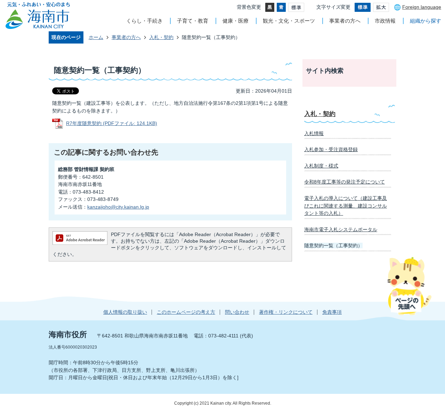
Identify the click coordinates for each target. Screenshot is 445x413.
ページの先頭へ (409, 286)
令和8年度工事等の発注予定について (344, 182)
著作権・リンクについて (286, 312)
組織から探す (425, 21)
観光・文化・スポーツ (289, 21)
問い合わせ (237, 312)
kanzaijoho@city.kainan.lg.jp (118, 207)
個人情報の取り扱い (125, 312)
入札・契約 (161, 37)
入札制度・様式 (321, 166)
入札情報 (314, 133)
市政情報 (385, 21)
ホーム (96, 37)
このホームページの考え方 (186, 312)
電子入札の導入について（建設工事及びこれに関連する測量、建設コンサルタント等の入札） (345, 205)
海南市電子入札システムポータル (340, 229)
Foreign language (421, 7)
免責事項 (332, 312)
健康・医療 (235, 21)
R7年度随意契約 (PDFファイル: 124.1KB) (111, 123)
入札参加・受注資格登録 (331, 149)
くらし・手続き (144, 21)
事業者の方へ (345, 21)
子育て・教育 (192, 21)
